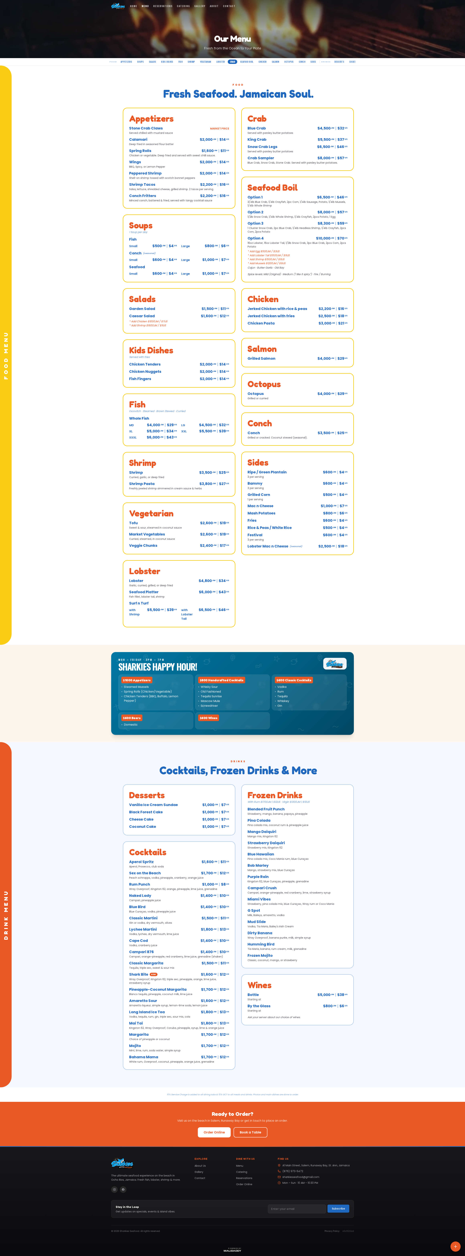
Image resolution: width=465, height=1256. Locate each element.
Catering (183, 6)
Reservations (163, 6)
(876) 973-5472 (292, 1171)
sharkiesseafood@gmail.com (300, 1177)
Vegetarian (205, 61)
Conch (302, 61)
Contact (229, 6)
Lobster (220, 61)
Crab (232, 61)
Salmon (275, 61)
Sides (313, 61)
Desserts (339, 61)
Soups (140, 61)
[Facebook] (123, 1189)
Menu (145, 6)
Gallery (199, 6)
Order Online (214, 1132)
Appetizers (126, 61)
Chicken (262, 61)
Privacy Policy (332, 1231)
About (214, 6)
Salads (152, 61)
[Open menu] (455, 1246)
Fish (180, 61)
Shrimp (191, 61)
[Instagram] (114, 1189)
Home (133, 6)
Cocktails (354, 61)
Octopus (289, 61)
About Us (200, 1166)
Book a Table (250, 1132)
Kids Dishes (167, 61)
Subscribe (338, 1208)
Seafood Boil (246, 61)
